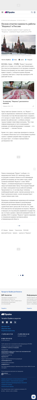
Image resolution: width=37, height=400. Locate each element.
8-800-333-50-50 (6, 339)
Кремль (15, 233)
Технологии (18, 230)
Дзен (22, 59)
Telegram (29, 59)
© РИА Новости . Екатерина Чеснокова (10, 55)
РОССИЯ (25, 230)
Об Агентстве (5, 326)
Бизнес (11, 230)
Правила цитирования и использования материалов (14, 379)
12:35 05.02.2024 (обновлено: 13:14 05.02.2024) (13, 20)
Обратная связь (6, 328)
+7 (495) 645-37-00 (7, 334)
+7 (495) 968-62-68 (23, 335)
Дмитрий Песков (6, 233)
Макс (15, 59)
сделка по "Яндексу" (25, 233)
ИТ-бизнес (4, 230)
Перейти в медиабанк (26, 55)
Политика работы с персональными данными (12, 380)
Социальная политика (6, 384)
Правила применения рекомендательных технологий (14, 382)
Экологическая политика (7, 386)
